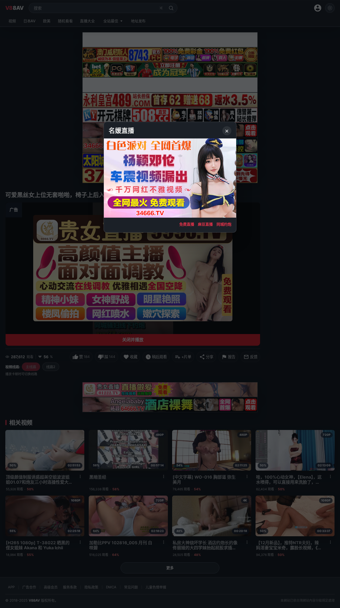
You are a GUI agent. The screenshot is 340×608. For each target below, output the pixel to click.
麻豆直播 (205, 224)
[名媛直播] (170, 304)
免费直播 (186, 224)
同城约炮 (223, 224)
